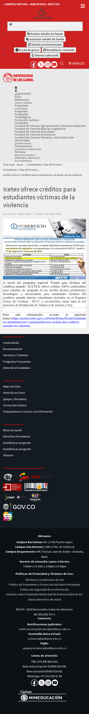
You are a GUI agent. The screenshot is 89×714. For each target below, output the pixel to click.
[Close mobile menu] (16, 90)
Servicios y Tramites (16, 355)
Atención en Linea (14, 393)
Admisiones (23, 101)
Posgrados (21, 114)
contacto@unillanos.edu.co (44, 638)
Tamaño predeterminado (46, 44)
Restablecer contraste (60, 50)
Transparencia (28, 147)
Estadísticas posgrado (17, 449)
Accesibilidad (43, 17)
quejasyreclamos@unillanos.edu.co (44, 648)
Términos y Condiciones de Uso (44, 580)
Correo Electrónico (15, 405)
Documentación (12, 349)
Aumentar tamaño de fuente (46, 39)
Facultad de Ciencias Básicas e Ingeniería (40, 129)
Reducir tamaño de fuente (46, 34)
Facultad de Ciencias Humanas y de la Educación (44, 137)
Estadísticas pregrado (17, 443)
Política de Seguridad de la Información (44, 589)
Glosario (8, 455)
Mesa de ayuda (12, 430)
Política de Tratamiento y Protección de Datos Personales (44, 584)
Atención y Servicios (27, 159)
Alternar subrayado (46, 55)
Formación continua (27, 120)
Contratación (11, 343)
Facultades (21, 123)
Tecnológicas (23, 117)
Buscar (61, 63)
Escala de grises (28, 50)
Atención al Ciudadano (16, 368)
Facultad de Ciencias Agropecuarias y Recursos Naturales (50, 126)
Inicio (18, 97)
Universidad (23, 141)
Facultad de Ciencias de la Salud (34, 131)
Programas (21, 107)
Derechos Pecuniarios (16, 436)
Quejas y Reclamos (15, 399)
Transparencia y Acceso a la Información (28, 411)
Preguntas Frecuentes (17, 361)
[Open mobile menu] (16, 88)
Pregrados (21, 111)
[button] (43, 11)
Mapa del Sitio (12, 386)
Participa (25, 153)
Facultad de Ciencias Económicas (35, 134)
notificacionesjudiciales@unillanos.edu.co (44, 629)
